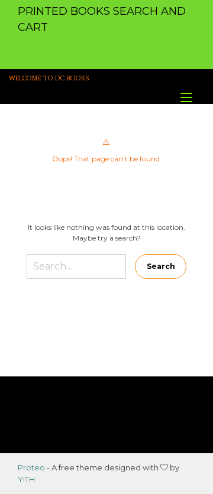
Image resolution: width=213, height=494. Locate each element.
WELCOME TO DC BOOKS (49, 78)
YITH (26, 479)
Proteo (31, 467)
